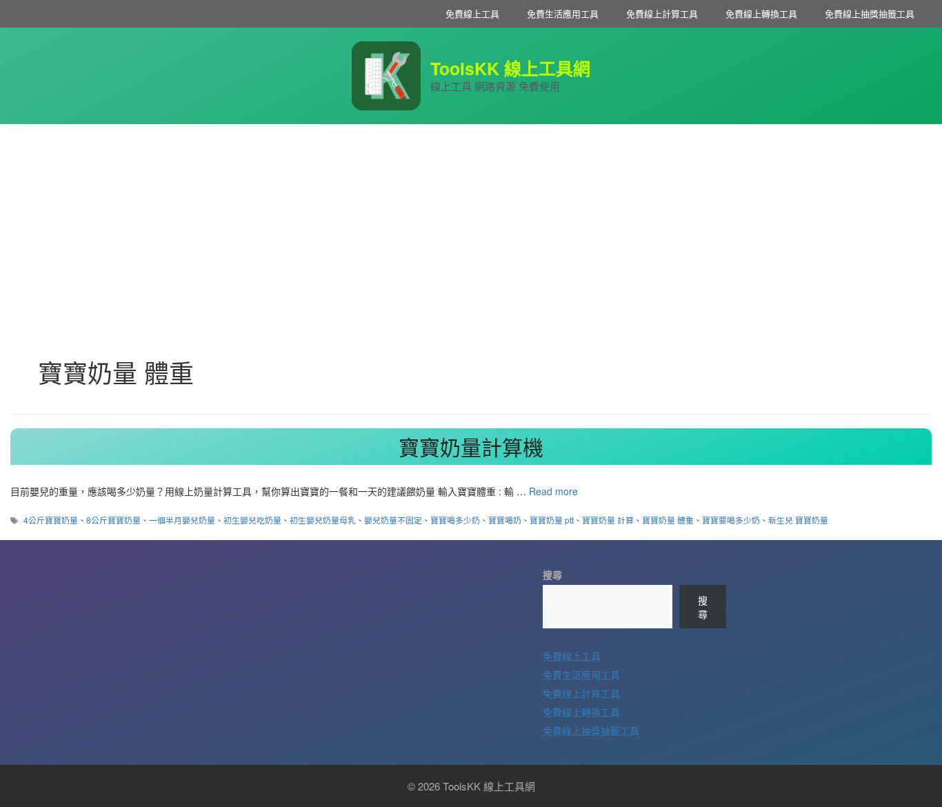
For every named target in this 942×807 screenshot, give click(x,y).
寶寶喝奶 (504, 520)
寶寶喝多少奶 (455, 520)
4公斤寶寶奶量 (50, 520)
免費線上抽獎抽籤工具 (869, 13)
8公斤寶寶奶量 (113, 520)
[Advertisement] (471, 227)
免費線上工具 (472, 13)
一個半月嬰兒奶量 (182, 520)
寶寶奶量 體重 (668, 520)
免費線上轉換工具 (761, 13)
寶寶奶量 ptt (552, 520)
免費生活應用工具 (563, 13)
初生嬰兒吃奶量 (252, 520)
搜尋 (552, 574)
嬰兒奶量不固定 (393, 520)
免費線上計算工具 (662, 13)
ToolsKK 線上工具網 (510, 68)
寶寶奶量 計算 (608, 520)
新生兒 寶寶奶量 (798, 520)
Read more (553, 491)
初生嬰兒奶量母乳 (323, 520)
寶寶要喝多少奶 (731, 520)
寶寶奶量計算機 (471, 446)
